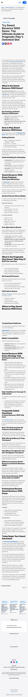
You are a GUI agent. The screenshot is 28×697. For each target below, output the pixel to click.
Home (2, 7)
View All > (24, 587)
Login (20, 2)
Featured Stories (14, 601)
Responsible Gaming (20, 667)
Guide (6, 602)
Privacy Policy (11, 667)
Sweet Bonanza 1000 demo (16, 61)
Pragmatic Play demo (7, 294)
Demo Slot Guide (10, 7)
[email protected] (14, 691)
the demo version (8, 419)
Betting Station (14, 669)
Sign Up (24, 2)
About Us (6, 667)
